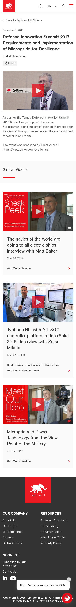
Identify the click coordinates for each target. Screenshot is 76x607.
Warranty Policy (51, 543)
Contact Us (10, 572)
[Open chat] (67, 598)
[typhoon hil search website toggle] (41, 6)
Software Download (54, 521)
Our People (10, 526)
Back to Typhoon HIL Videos (23, 20)
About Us (9, 521)
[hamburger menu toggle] (71, 6)
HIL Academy (50, 526)
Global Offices (12, 543)
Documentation (51, 532)
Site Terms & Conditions (48, 601)
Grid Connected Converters (42, 365)
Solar (36, 371)
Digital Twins (15, 365)
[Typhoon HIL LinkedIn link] (5, 578)
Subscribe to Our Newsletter (14, 564)
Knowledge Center (53, 537)
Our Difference (12, 532)
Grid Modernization (14, 56)
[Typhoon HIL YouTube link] (13, 578)
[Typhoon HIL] (9, 6)
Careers (8, 537)
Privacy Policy (22, 601)
